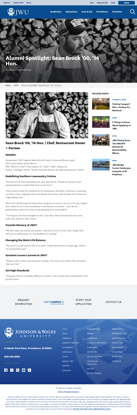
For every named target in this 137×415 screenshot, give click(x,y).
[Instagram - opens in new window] (17, 370)
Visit (113, 2)
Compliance (92, 338)
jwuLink (90, 368)
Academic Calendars (70, 342)
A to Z (64, 329)
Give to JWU (92, 352)
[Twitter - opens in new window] (11, 370)
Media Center (117, 329)
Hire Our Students (94, 356)
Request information (23, 302)
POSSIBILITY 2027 (119, 333)
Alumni (65, 356)
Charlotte (117, 11)
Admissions (71, 11)
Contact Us (116, 361)
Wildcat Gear (117, 356)
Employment (92, 347)
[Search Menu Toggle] (132, 12)
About (64, 333)
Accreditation (67, 347)
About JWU (18, 2)
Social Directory (118, 338)
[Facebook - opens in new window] (6, 370)
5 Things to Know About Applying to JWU (121, 125)
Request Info (102, 2)
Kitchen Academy (94, 373)
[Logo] (18, 10)
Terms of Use (117, 342)
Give (92, 2)
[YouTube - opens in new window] (23, 370)
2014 (16, 85)
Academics (55, 11)
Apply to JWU (67, 361)
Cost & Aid (87, 11)
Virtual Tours (117, 352)
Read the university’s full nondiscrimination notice (91, 409)
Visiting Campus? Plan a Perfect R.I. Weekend (121, 107)
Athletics (66, 365)
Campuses (66, 370)
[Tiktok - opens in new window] (29, 370)
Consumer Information (96, 342)
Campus (55, 302)
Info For (6, 2)
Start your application (83, 302)
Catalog (90, 333)
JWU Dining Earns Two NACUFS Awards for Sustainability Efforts (121, 147)
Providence (102, 11)
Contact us (113, 302)
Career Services (93, 329)
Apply (126, 2)
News (28, 2)
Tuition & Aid (117, 347)
